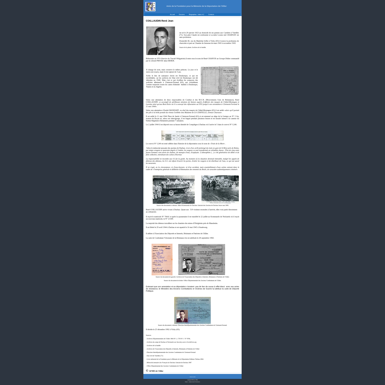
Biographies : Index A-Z (196, 14)
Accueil (172, 14)
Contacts (211, 14)
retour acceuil (192, 376)
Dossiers (182, 14)
